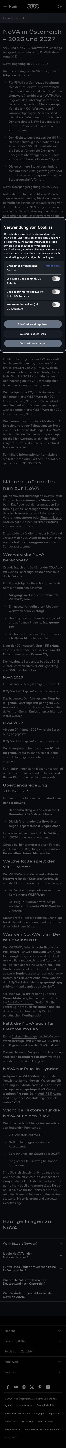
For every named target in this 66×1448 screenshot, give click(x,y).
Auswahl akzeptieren (33, 333)
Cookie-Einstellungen (33, 343)
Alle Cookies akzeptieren (33, 324)
